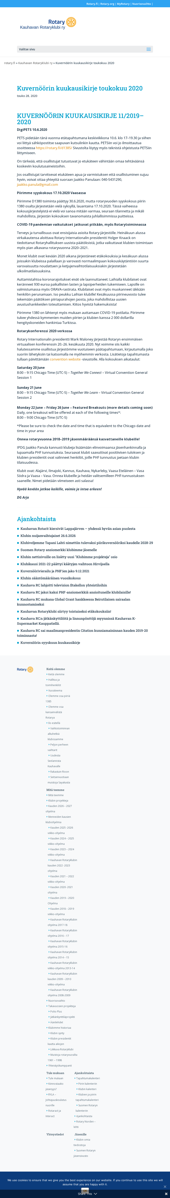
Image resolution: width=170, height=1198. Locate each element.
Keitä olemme (55, 669)
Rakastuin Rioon (59, 771)
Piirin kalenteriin (87, 1083)
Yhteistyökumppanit (60, 1065)
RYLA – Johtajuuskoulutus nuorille (56, 1100)
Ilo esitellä (54, 723)
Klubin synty (57, 1033)
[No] (165, 1186)
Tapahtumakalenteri (88, 1078)
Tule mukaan (55, 1073)
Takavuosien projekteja (62, 1006)
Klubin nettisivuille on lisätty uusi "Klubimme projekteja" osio (69, 557)
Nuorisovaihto (141, 4)
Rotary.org (107, 4)
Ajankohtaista (84, 1073)
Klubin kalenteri (87, 1089)
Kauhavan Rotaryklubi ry (35, 63)
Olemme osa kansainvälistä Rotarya (54, 712)
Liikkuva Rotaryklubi (61, 1049)
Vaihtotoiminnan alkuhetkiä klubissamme (59, 734)
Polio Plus (56, 1011)
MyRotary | (124, 4)
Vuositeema (55, 690)
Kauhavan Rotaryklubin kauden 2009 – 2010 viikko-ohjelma (62, 979)
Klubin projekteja (58, 800)
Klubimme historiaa (59, 1028)
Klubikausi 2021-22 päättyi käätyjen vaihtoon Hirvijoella (65, 564)
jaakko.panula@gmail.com (37, 184)
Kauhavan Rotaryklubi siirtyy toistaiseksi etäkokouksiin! (66, 611)
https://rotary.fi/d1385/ (54, 148)
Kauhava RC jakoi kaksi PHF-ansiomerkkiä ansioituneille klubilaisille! (76, 592)
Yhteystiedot (55, 1134)
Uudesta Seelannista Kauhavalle (54, 761)
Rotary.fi (92, 4)
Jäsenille (80, 1134)
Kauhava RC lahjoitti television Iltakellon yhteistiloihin (64, 585)
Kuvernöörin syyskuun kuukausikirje (50, 642)
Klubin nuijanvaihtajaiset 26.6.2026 (48, 535)
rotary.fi (9, 63)
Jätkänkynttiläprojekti (62, 1017)
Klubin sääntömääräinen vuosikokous (51, 578)
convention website (65, 359)
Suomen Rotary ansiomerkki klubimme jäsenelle (59, 550)
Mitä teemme (55, 790)
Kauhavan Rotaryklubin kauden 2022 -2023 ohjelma (62, 865)
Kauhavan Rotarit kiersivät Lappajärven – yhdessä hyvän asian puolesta (78, 528)
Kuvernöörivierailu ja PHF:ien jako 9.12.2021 (55, 571)
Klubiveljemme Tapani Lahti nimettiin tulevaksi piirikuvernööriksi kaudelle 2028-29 (87, 542)
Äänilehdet (56, 1022)
